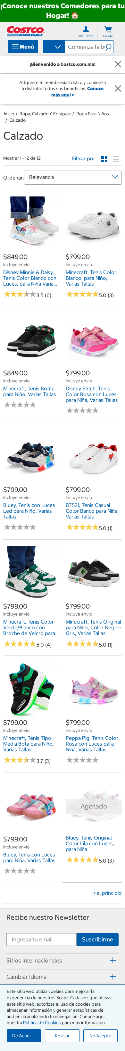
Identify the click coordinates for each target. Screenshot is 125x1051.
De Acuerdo (24, 1036)
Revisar (62, 1036)
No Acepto (100, 1036)
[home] (25, 31)
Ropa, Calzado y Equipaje (45, 114)
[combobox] (53, 47)
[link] (31, 249)
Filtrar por (83, 158)
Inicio (9, 114)
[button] (109, 47)
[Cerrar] (118, 64)
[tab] (62, 960)
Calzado (17, 120)
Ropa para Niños (92, 114)
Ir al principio (107, 893)
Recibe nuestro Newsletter (47, 917)
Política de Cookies (42, 1022)
